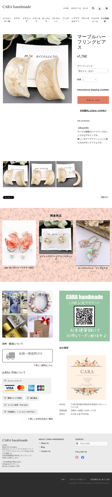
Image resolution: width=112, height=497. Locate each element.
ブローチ (85, 18)
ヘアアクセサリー (75, 19)
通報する (104, 197)
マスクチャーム (95, 19)
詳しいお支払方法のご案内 (41, 419)
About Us (76, 8)
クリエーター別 (7, 19)
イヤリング (27, 19)
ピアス (17, 18)
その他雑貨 (105, 19)
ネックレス (46, 19)
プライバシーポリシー (78, 479)
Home (66, 8)
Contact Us (45, 451)
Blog (85, 8)
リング (66, 18)
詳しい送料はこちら (44, 365)
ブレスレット (56, 19)
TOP (63, 479)
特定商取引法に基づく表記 (100, 479)
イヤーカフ (36, 19)
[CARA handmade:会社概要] (84, 376)
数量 (79, 79)
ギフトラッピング (84, 66)
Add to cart (93, 100)
